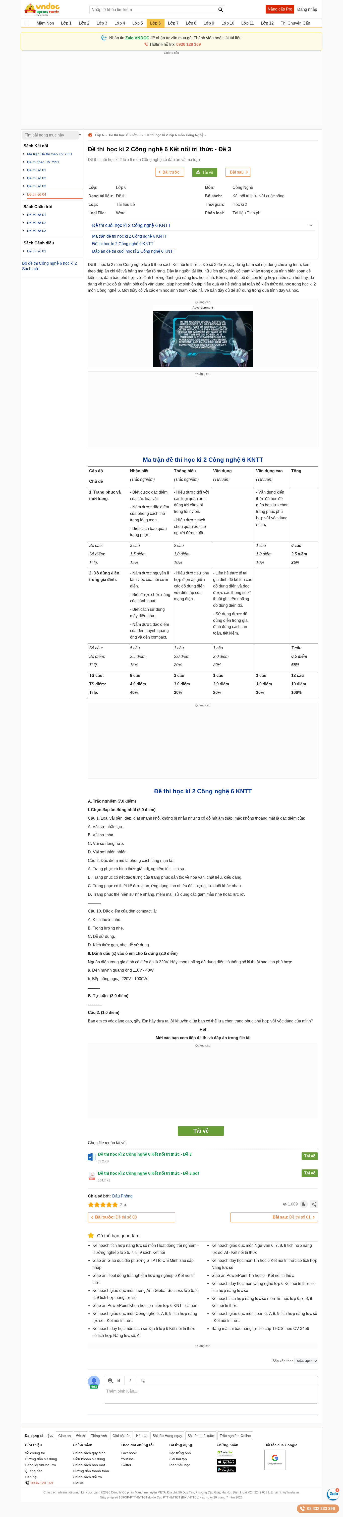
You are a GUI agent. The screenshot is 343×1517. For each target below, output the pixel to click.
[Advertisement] (171, 90)
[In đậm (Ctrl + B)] (118, 1380)
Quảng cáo (33, 1471)
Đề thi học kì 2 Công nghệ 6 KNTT (122, 244)
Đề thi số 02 (36, 178)
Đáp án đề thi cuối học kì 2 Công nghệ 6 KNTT (133, 251)
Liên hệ (31, 1477)
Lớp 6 (99, 135)
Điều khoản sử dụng (89, 1459)
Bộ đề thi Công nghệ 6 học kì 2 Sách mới (49, 266)
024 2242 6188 (258, 1492)
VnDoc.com (91, 135)
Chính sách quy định (89, 1453)
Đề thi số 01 (292, 1217)
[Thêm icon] (109, 1380)
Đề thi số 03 (116, 1217)
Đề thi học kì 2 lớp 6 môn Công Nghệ (174, 135)
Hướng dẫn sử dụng (41, 1459)
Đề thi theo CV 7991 (43, 162)
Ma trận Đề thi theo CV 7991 (50, 154)
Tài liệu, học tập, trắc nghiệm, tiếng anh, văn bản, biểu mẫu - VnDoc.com (54, 9)
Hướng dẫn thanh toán (91, 1471)
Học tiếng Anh (180, 1453)
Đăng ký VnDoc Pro (40, 1465)
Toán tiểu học (179, 1465)
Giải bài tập (178, 1459)
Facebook (129, 1453)
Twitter (126, 1465)
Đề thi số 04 (36, 194)
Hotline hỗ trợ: (175, 44)
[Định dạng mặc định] (141, 1380)
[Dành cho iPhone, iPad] (226, 1463)
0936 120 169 (42, 1483)
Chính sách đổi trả (87, 1477)
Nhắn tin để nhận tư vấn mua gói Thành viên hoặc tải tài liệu (175, 38)
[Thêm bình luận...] (211, 1394)
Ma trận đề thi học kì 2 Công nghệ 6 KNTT (129, 236)
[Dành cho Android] (226, 1471)
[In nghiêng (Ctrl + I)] (130, 1380)
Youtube (127, 1459)
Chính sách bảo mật (89, 1465)
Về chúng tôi (35, 1453)
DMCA (78, 1483)
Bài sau (237, 172)
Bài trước (170, 172)
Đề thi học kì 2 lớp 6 (124, 135)
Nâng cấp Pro (280, 9)
